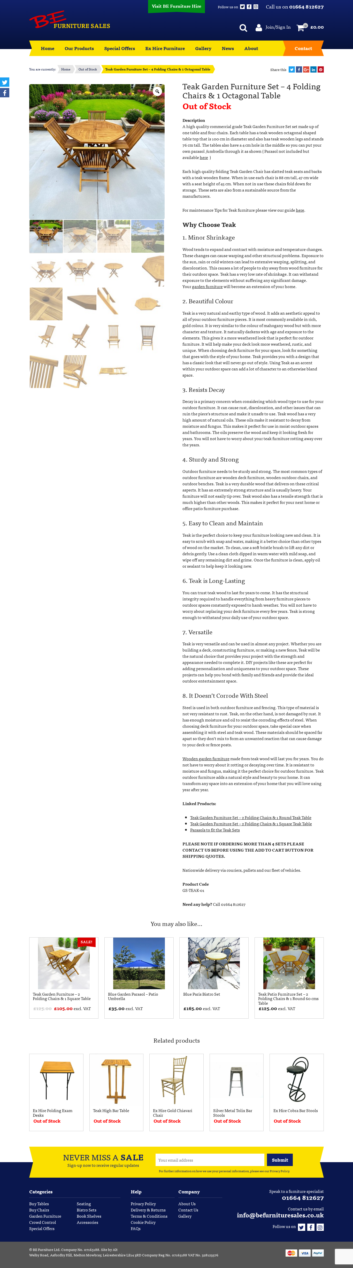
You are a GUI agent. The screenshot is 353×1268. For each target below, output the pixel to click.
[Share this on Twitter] (292, 69)
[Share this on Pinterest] (321, 69)
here (204, 157)
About (251, 48)
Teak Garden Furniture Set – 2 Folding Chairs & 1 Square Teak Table (251, 823)
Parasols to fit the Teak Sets (215, 829)
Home (47, 48)
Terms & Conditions (149, 1215)
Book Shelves (89, 1215)
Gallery (203, 48)
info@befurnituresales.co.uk (280, 1215)
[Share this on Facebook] (299, 69)
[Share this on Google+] (306, 69)
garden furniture (207, 286)
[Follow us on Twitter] (301, 1226)
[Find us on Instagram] (320, 1226)
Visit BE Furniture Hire (176, 5)
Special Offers (119, 48)
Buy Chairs (39, 1209)
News (228, 48)
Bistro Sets (86, 1209)
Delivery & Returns (148, 1209)
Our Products (79, 48)
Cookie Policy (143, 1222)
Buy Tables (39, 1203)
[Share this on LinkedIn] (313, 69)
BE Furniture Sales (69, 19)
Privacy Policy (279, 1171)
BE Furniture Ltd (46, 1249)
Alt (115, 1249)
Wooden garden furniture (205, 758)
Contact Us (188, 1209)
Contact (303, 48)
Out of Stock (88, 69)
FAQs (136, 1228)
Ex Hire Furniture (165, 48)
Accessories (87, 1222)
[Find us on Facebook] (310, 1226)
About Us (187, 1203)
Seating (84, 1203)
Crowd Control (42, 1222)
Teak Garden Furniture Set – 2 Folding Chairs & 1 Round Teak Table (250, 817)
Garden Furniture (45, 1215)
